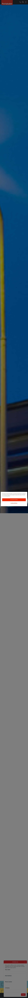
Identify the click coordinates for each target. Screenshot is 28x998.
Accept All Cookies (14, 499)
